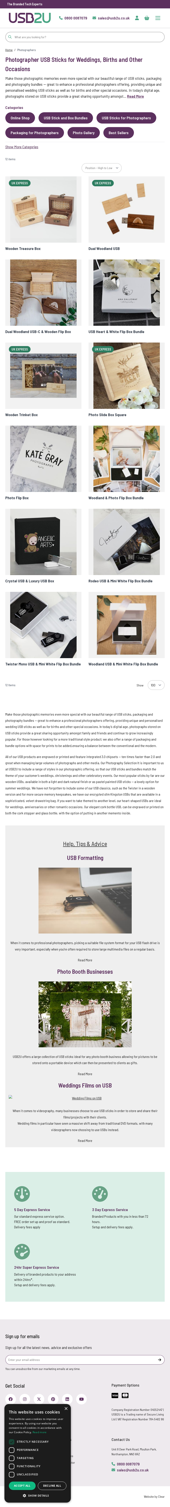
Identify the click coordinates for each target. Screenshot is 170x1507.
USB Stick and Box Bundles (66, 117)
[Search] (10, 37)
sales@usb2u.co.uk (133, 1469)
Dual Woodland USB (104, 248)
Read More (135, 96)
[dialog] (37, 1453)
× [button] (66, 1408)
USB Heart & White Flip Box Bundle (116, 331)
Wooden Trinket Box (21, 414)
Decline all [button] (52, 1486)
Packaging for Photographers (35, 132)
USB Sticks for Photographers (126, 117)
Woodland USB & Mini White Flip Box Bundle (123, 663)
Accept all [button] (22, 1486)
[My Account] (137, 18)
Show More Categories (21, 146)
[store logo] (30, 18)
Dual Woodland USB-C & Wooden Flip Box (38, 331)
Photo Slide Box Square (107, 414)
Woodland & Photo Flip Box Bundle (116, 497)
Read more (40, 1432)
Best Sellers (119, 132)
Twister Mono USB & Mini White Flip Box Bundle (43, 663)
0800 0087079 (128, 1463)
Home (9, 50)
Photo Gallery (84, 132)
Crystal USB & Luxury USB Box (29, 580)
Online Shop (20, 117)
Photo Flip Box (17, 497)
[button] (37, 1495)
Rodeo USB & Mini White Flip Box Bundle (121, 580)
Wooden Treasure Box (23, 248)
